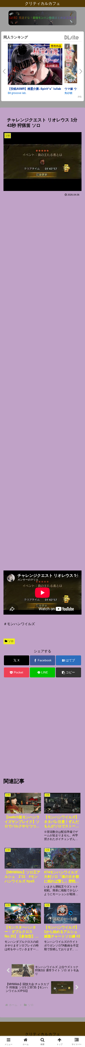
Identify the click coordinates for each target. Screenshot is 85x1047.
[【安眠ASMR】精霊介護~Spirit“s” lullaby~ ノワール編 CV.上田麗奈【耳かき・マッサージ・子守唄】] (35, 65)
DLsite (71, 37)
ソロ (11, 641)
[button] (68, 672)
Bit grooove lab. (17, 93)
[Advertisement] (42, 382)
